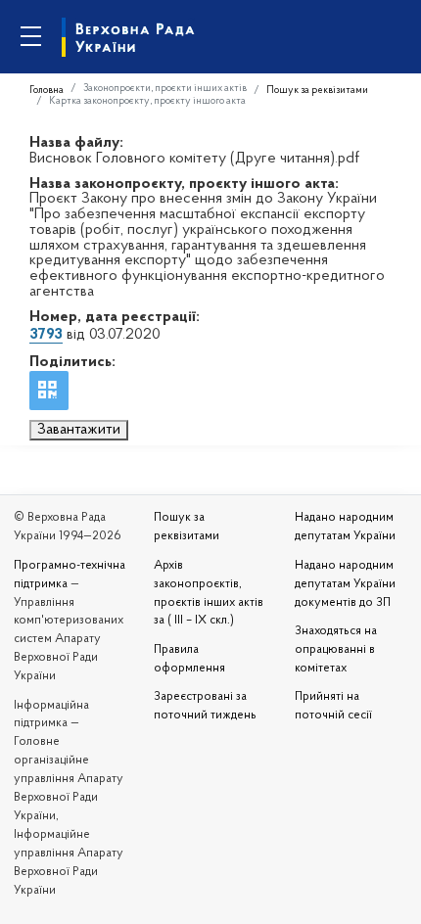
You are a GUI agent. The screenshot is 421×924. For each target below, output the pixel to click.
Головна (46, 90)
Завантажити (78, 430)
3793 (46, 335)
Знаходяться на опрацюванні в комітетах (336, 649)
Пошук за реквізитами (317, 90)
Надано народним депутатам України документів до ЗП (345, 584)
